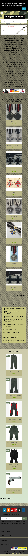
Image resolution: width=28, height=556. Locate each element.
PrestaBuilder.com (17, 553)
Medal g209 (14, 287)
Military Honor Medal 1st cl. (14, 145)
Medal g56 (14, 121)
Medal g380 (14, 216)
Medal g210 (14, 169)
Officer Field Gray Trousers (14, 395)
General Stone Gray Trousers (14, 419)
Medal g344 (14, 192)
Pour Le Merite (14, 240)
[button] (3, 30)
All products (21, 296)
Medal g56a (14, 263)
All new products (6, 499)
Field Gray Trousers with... (14, 372)
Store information (7, 536)
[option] (13, 30)
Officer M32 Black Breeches (14, 442)
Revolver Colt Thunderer (14, 490)
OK (23, 8)
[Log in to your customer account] (22, 13)
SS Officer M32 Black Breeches (14, 465)
